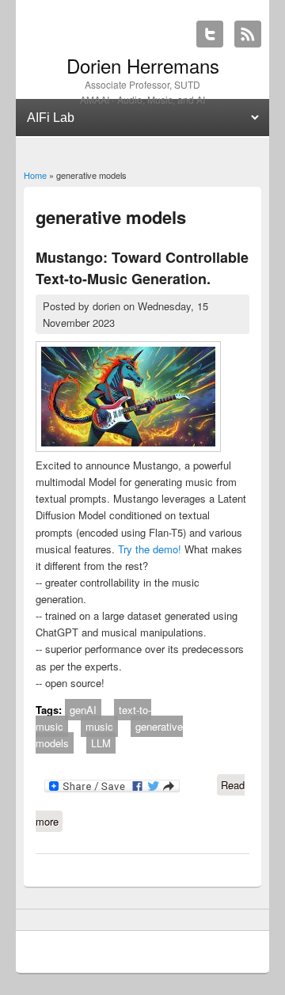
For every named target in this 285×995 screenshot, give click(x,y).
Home (35, 175)
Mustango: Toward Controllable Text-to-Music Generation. (142, 268)
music (99, 726)
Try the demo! (149, 548)
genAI (83, 709)
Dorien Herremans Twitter (209, 34)
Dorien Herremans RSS (247, 34)
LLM (101, 742)
